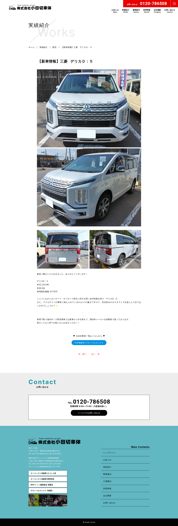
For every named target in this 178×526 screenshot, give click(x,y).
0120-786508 (91, 401)
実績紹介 (125, 11)
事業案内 (136, 11)
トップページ (109, 452)
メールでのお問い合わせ (89, 413)
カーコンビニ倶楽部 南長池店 (42, 479)
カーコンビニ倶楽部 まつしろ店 (43, 473)
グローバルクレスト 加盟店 (42, 490)
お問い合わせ (169, 11)
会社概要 (157, 11)
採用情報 (146, 11)
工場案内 (107, 481)
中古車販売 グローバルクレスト (89, 342)
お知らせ (115, 11)
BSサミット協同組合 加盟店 (42, 485)
